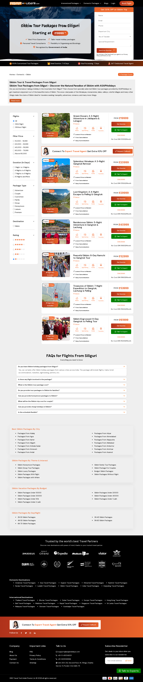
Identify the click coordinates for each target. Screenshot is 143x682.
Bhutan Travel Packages (48, 600)
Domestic (20, 74)
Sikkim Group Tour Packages (28, 468)
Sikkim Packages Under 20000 (106, 493)
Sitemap (33, 663)
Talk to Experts (130, 670)
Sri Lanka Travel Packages (117, 603)
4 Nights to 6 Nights (23, 170)
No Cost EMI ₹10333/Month (121, 341)
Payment (13, 659)
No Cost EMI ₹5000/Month (121, 214)
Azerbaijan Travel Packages (73, 606)
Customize (19, 197)
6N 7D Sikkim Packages (27, 523)
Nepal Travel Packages (68, 603)
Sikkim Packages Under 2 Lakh (29, 502)
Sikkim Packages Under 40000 (106, 496)
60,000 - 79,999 (21, 150)
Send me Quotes (105, 50)
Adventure (19, 190)
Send (129, 661)
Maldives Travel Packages (45, 603)
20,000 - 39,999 (21, 144)
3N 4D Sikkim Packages (103, 517)
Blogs (106, 3)
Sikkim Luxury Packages (27, 471)
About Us (13, 655)
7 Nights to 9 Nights (23, 173)
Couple (17, 194)
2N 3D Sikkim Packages (26, 517)
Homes (12, 74)
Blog (11, 652)
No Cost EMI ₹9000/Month (121, 309)
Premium (18, 212)
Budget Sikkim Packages (103, 471)
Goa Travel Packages (48, 583)
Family (17, 200)
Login (113, 3)
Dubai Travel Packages (70, 600)
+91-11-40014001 (64, 655)
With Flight (19, 124)
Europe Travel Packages (93, 600)
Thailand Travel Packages (25, 600)
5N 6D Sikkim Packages (103, 520)
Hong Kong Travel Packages (117, 600)
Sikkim (17, 226)
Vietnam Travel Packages (49, 606)
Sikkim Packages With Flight (28, 474)
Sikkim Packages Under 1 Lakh (105, 499)
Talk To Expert (122, 130)
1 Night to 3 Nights (22, 167)
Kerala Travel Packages (24, 586)
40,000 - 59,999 (21, 147)
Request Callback (123, 151)
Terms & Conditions (38, 659)
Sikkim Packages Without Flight (106, 474)
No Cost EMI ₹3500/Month (121, 183)
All (16, 121)
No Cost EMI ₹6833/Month (121, 246)
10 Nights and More (22, 177)
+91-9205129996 (64, 659)
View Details (121, 135)
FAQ (31, 652)
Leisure (18, 209)
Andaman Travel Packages (25, 583)
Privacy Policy (35, 655)
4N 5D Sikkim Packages (27, 520)
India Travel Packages (91, 586)
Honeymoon (19, 206)
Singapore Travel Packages (92, 603)
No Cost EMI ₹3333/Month (121, 139)
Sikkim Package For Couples (105, 468)
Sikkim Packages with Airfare (29, 477)
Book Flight (127, 3)
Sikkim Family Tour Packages (105, 465)
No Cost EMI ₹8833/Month (121, 277)
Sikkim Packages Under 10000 (29, 493)
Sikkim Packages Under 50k (28, 499)
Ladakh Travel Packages (46, 586)
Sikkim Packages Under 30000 (30, 496)
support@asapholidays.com (69, 652)
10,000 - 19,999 (21, 141)
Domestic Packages (91, 3)
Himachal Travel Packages (94, 583)
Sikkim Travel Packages (69, 586)
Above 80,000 (21, 153)
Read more (15, 101)
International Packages (70, 3)
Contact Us (14, 663)
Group (17, 203)
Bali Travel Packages (23, 603)
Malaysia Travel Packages (25, 606)
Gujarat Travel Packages (70, 583)
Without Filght (20, 127)
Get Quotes (121, 124)
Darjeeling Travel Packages (114, 586)
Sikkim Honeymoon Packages (29, 465)
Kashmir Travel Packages (117, 583)
